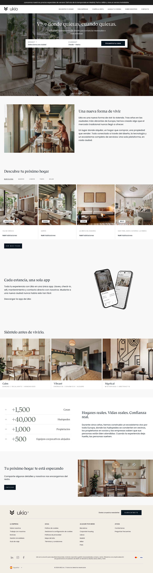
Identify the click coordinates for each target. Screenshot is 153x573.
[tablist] (27, 179)
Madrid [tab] (21, 179)
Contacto (145, 9)
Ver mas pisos (13, 249)
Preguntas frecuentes (123, 535)
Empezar (10, 491)
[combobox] (47, 44)
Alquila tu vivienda (114, 9)
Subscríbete (131, 516)
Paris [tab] (42, 179)
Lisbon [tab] (32, 179)
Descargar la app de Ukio (17, 302)
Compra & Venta (98, 9)
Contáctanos (119, 531)
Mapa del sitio (50, 541)
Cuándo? (72, 42)
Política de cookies (51, 531)
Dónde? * (32, 42)
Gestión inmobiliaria (17, 541)
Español (16, 571)
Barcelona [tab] (8, 179)
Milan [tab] (51, 179)
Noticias (13, 538)
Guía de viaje (14, 545)
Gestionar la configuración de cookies (58, 535)
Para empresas (83, 9)
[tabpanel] (76, 218)
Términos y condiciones (53, 545)
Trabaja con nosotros (17, 535)
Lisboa (82, 538)
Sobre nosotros (131, 9)
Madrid (82, 541)
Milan (82, 545)
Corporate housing (86, 535)
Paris (81, 548)
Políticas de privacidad (53, 538)
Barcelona (83, 531)
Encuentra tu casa (113, 43)
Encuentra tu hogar (66, 9)
